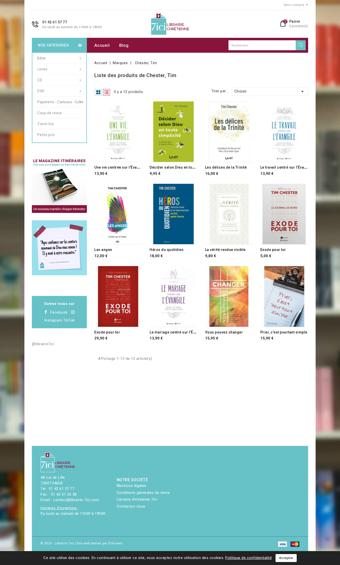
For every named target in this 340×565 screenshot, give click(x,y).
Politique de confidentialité (248, 558)
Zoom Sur (45, 124)
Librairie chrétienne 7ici (137, 499)
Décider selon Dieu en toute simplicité (183, 167)
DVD (41, 91)
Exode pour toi (273, 250)
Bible (41, 58)
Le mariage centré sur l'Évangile (178, 332)
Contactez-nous (131, 506)
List (106, 92)
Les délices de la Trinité (226, 167)
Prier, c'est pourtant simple (283, 332)
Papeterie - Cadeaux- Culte (59, 102)
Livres (42, 69)
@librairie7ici (43, 344)
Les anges (103, 250)
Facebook (58, 312)
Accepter (286, 558)
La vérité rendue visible (225, 250)
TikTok (69, 320)
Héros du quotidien (166, 250)
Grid (98, 92)
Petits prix (46, 135)
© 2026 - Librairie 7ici (58, 543)
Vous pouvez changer (224, 332)
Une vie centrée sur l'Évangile (120, 167)
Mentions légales (131, 485)
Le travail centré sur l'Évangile (286, 167)
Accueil (102, 45)
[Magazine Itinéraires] (59, 185)
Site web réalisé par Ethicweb (99, 543)
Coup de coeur (49, 113)
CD (39, 80)
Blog (124, 45)
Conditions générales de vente (143, 492)
